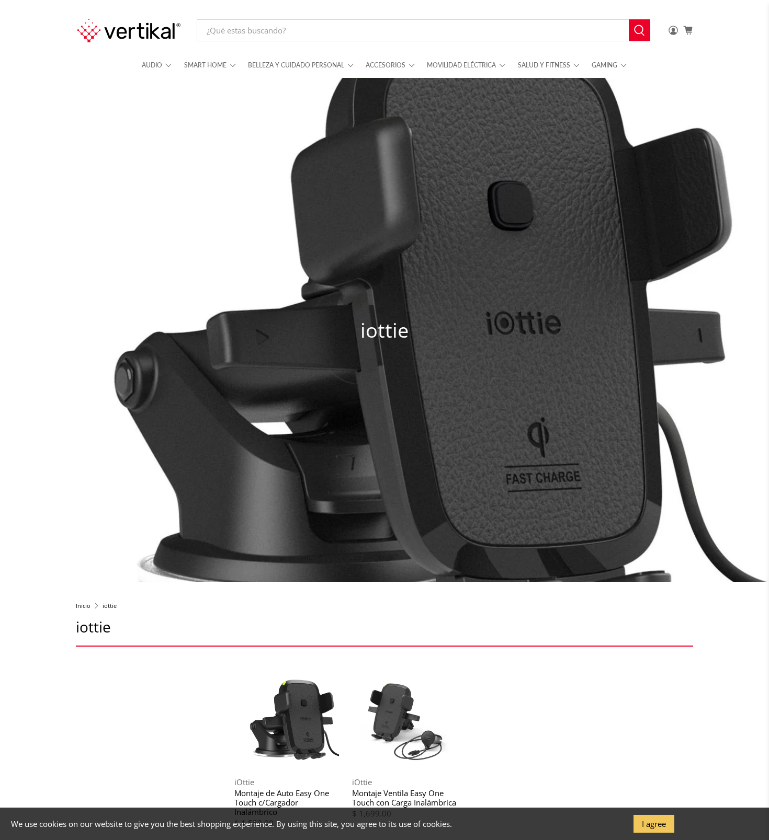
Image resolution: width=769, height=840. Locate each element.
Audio (152, 65)
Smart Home (205, 65)
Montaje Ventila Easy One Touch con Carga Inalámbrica (404, 797)
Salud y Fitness (544, 65)
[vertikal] (128, 30)
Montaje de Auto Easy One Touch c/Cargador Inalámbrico (281, 802)
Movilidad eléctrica (461, 65)
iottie (110, 605)
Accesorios (385, 65)
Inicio (83, 605)
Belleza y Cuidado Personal (296, 65)
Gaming (604, 65)
